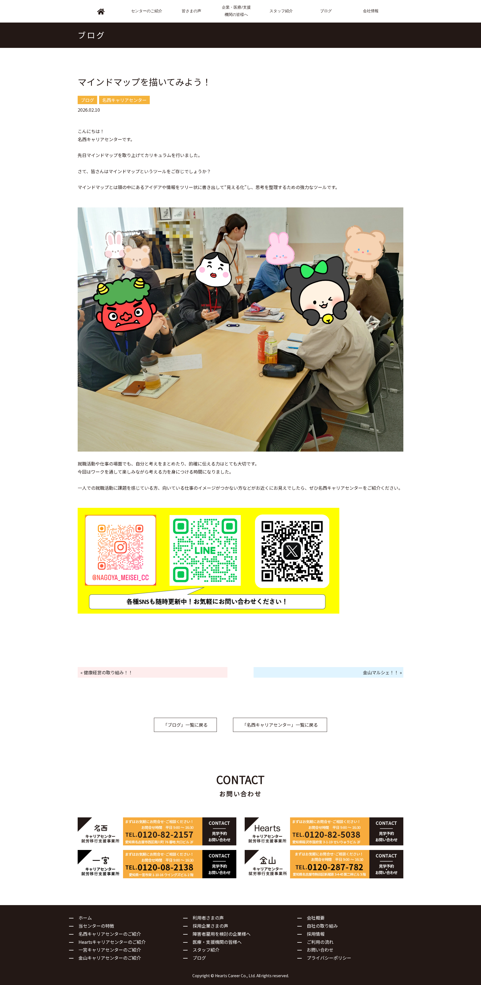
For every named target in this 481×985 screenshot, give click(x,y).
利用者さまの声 (208, 917)
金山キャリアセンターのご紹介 (109, 957)
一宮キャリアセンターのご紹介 (109, 949)
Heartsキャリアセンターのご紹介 (112, 942)
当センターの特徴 (96, 925)
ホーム (85, 917)
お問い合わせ (320, 949)
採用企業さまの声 (210, 925)
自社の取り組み (322, 925)
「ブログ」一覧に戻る (185, 724)
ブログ (199, 957)
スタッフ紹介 (206, 949)
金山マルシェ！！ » (382, 672)
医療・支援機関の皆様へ (217, 942)
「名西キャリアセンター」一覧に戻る (280, 724)
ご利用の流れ (320, 942)
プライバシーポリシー (329, 957)
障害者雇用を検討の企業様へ (222, 933)
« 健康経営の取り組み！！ (106, 672)
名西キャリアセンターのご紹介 (109, 933)
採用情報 (316, 933)
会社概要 (316, 917)
